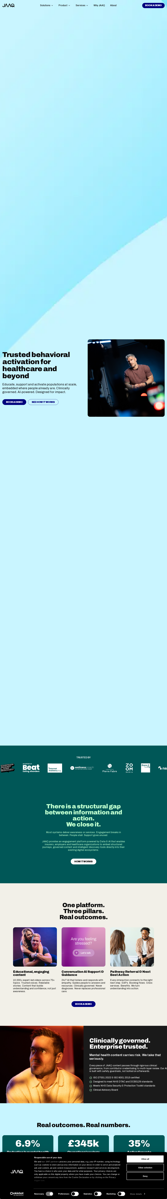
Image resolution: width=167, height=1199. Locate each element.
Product (63, 5)
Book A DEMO (153, 5)
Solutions (45, 5)
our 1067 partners (50, 1161)
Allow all (145, 1159)
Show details (136, 1194)
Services (80, 5)
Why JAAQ (99, 5)
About (113, 5)
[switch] (75, 1194)
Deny (145, 1176)
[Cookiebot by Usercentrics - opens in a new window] (16, 1194)
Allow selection (145, 1167)
